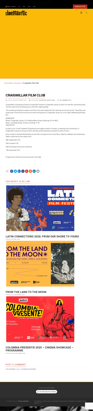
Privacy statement (23, 401)
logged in (18, 369)
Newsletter (80, 6)
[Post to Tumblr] (22, 171)
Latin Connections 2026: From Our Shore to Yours (42, 236)
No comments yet (65, 100)
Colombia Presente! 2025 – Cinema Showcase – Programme (39, 349)
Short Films (51, 100)
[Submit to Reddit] (30, 171)
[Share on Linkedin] (34, 171)
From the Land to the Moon (26, 292)
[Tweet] (15, 171)
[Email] (37, 171)
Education (42, 100)
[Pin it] (26, 171)
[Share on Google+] (19, 171)
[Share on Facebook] (11, 171)
